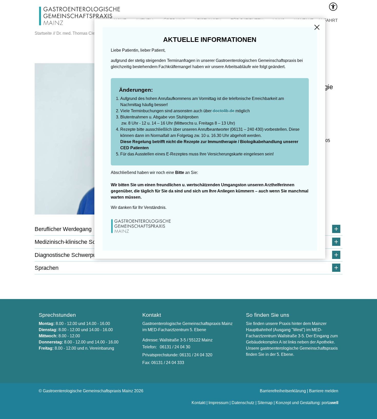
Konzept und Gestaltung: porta (307, 403)
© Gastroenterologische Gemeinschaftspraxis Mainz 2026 (91, 391)
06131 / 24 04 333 (167, 362)
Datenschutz (243, 403)
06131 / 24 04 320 (196, 355)
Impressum (219, 403)
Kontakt (198, 403)
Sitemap (265, 403)
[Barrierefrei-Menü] (333, 7)
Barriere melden (323, 391)
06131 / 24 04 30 (175, 347)
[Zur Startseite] (80, 26)
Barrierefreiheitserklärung (283, 391)
